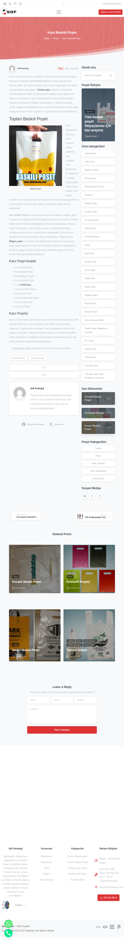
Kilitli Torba (90, 287)
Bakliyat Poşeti (91, 170)
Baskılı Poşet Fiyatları (94, 186)
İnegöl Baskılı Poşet (25, 650)
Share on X (59, 424)
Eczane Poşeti (91, 212)
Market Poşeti (91, 312)
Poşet (56, 38)
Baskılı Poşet (90, 178)
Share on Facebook (35, 424)
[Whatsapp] (8, 924)
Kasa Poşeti (90, 270)
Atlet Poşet (89, 162)
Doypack (89, 195)
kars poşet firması (18, 358)
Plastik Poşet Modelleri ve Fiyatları (96, 330)
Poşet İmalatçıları (98, 471)
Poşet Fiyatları (98, 463)
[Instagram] (20, 3)
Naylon (98, 448)
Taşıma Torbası (77, 650)
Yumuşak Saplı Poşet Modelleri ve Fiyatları (94, 376)
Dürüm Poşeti (91, 203)
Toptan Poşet (90, 349)
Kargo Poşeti (90, 262)
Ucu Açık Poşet (91, 365)
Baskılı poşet (44, 89)
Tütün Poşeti (90, 357)
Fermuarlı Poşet (92, 237)
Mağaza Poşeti (91, 295)
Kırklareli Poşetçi (78, 581)
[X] (10, 3)
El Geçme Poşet (92, 220)
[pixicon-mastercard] (105, 926)
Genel (87, 245)
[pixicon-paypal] (119, 926)
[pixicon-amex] (112, 926)
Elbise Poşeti (90, 228)
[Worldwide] (7, 905)
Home (47, 38)
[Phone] (8, 933)
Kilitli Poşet (25, 284)
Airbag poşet (90, 153)
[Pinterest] (15, 3)
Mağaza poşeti (16, 241)
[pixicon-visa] (98, 926)
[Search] (111, 75)
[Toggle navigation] (59, 12)
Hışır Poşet (89, 253)
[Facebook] (4, 3)
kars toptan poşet (37, 358)
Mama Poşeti (90, 303)
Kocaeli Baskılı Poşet (26, 581)
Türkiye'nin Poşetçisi (111, 4)
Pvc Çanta (89, 341)
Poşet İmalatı (98, 478)
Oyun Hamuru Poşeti (94, 320)
